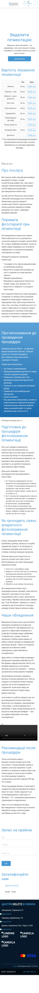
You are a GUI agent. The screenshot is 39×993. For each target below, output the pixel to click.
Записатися (19, 59)
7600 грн (31, 97)
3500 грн (31, 135)
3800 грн (31, 87)
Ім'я (3, 837)
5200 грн (31, 108)
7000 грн (31, 125)
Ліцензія (15, 966)
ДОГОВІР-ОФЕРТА (29, 972)
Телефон (5, 845)
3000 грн (31, 113)
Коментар (5, 853)
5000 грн (31, 92)
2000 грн (31, 103)
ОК (6, 863)
